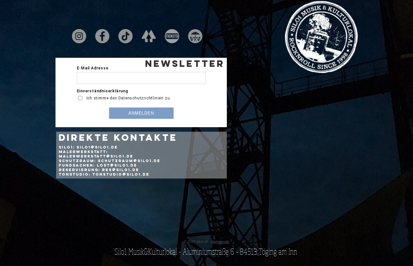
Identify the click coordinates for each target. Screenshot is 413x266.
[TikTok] (125, 36)
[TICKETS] (172, 36)
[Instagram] (79, 36)
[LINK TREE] (149, 36)
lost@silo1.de (117, 165)
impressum (219, 241)
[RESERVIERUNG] (195, 36)
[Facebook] (102, 36)
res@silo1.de (120, 170)
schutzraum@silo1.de (129, 161)
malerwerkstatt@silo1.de (96, 156)
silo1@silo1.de (97, 147)
